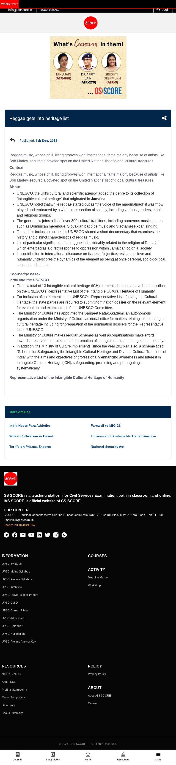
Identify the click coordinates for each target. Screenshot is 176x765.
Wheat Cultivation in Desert (31, 436)
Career (92, 703)
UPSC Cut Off (10, 602)
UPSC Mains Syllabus (16, 571)
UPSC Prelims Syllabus (17, 579)
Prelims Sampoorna (14, 689)
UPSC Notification (13, 633)
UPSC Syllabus (12, 563)
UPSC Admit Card (13, 618)
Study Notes (53, 759)
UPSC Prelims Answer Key (19, 641)
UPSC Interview (12, 587)
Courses (17, 759)
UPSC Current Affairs (15, 610)
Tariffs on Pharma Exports (30, 446)
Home (88, 759)
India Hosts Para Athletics (30, 425)
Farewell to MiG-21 (106, 425)
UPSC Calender (12, 626)
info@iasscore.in (20, 10)
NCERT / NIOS (11, 674)
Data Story (8, 705)
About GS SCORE (99, 695)
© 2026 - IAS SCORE (72, 744)
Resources (123, 759)
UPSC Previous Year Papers (20, 595)
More (158, 759)
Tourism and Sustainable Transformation (123, 436)
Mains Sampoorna (13, 697)
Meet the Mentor (98, 577)
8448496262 (50, 10)
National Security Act (107, 446)
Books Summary (12, 713)
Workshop (94, 585)
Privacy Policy (97, 674)
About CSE (9, 682)
